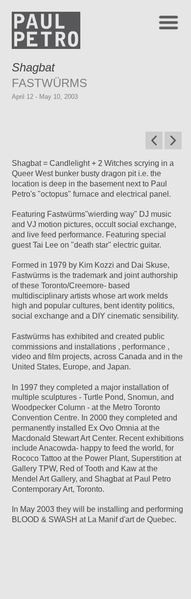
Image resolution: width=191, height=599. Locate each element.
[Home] (46, 46)
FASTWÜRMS (49, 83)
